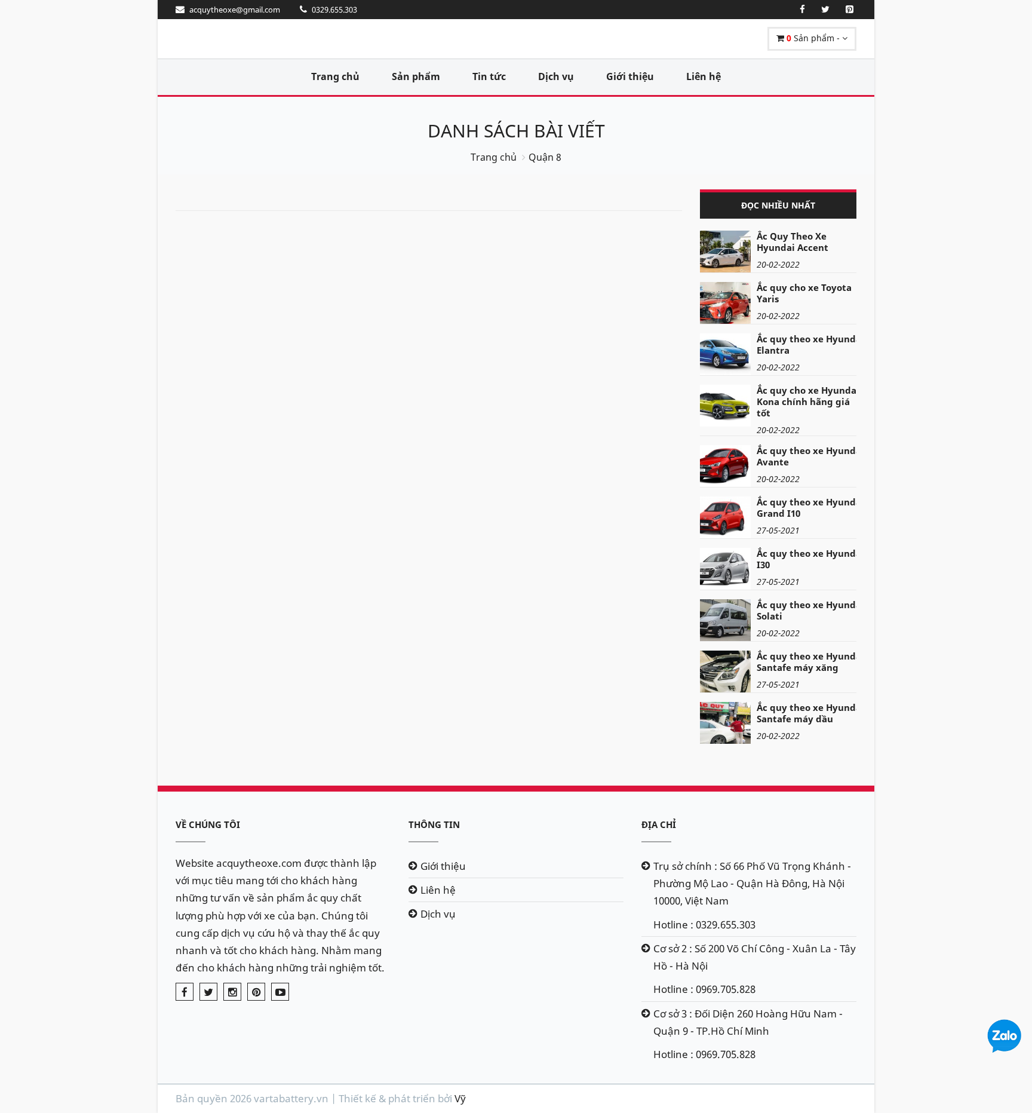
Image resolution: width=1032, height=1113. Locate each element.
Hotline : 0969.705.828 (704, 989)
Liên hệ (703, 76)
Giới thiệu (630, 76)
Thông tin (434, 824)
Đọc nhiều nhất (778, 205)
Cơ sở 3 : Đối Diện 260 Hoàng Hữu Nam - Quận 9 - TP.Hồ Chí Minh (748, 1022)
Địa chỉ (658, 824)
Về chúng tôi (208, 824)
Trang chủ (335, 76)
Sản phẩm (416, 76)
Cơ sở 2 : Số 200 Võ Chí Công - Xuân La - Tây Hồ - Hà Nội (754, 957)
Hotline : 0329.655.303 (704, 924)
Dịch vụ (556, 76)
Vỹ (460, 1098)
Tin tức (489, 76)
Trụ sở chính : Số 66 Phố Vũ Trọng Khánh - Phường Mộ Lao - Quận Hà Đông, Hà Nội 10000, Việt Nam (752, 883)
